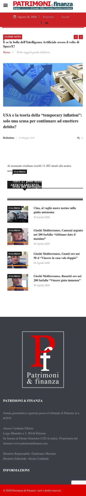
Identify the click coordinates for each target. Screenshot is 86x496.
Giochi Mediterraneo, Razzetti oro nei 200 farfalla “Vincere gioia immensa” (57, 278)
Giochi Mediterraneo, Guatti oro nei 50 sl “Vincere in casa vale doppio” (57, 255)
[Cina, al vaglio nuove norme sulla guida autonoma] (18, 215)
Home (6, 52)
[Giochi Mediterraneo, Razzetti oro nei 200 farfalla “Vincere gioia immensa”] (18, 283)
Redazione (8, 138)
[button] (76, 37)
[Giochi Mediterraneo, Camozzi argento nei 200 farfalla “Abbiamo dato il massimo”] (18, 237)
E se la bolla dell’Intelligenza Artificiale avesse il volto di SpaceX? (41, 44)
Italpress (20, 171)
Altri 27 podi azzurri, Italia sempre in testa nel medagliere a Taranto (43, 183)
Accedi (65, 17)
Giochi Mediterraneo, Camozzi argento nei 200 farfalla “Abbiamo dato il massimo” (58, 234)
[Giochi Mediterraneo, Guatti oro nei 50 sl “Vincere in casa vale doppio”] (18, 261)
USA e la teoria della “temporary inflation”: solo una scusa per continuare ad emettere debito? (42, 121)
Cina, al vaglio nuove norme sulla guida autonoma (55, 210)
